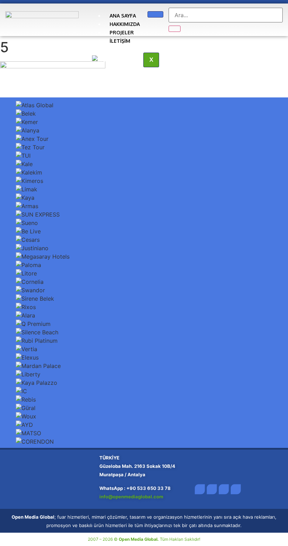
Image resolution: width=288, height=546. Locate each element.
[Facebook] (200, 489)
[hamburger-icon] (155, 14)
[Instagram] (224, 489)
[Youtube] (236, 489)
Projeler (122, 32)
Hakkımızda (125, 24)
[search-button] (175, 29)
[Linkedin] (212, 489)
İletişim (120, 41)
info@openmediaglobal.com (131, 496)
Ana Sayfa (123, 16)
